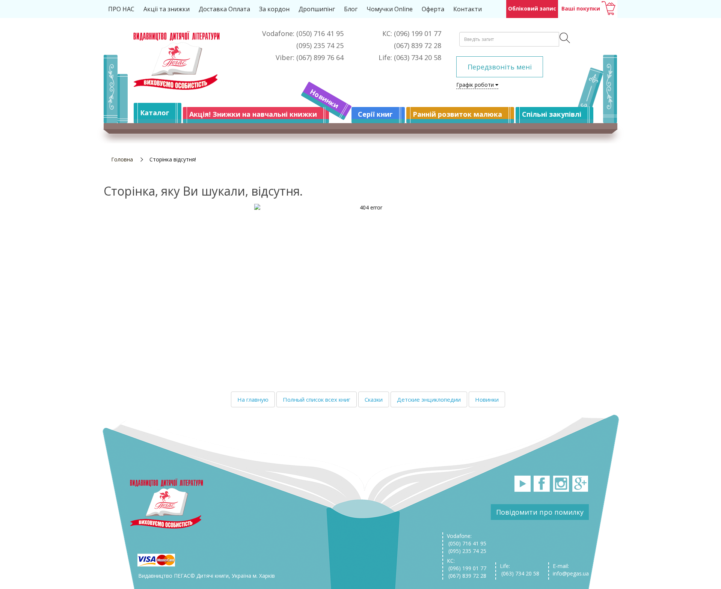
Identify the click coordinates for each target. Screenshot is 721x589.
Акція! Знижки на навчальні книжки (253, 114)
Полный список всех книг (316, 399)
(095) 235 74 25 (466, 550)
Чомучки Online (390, 9)
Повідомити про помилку (540, 512)
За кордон (274, 9)
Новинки (324, 98)
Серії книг (375, 114)
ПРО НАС (121, 9)
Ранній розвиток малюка (457, 114)
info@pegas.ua (571, 573)
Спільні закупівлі (551, 114)
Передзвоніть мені (500, 66)
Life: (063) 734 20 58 (519, 569)
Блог (350, 9)
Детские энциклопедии (429, 399)
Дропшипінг (317, 9)
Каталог (154, 112)
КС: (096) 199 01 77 (466, 564)
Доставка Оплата (224, 9)
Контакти (467, 9)
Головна (122, 159)
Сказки (374, 399)
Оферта (433, 9)
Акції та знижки (166, 9)
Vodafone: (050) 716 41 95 (466, 539)
